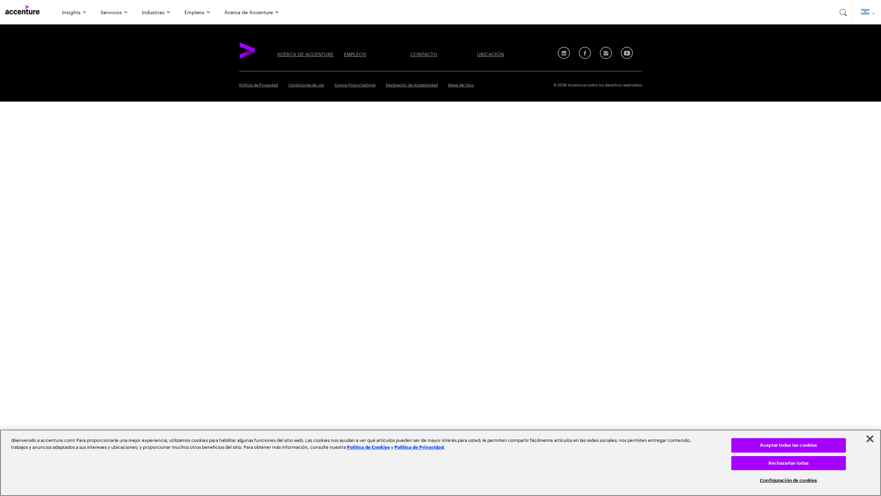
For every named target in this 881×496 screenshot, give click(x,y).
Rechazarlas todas (788, 463)
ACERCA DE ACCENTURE (305, 54)
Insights (71, 12)
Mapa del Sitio (461, 84)
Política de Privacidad (258, 84)
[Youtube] (627, 53)
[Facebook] (585, 53)
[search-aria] (843, 12)
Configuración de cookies (788, 480)
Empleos (194, 12)
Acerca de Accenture (248, 12)
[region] (440, 463)
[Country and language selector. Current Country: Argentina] (866, 12)
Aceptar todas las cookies (788, 445)
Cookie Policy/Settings (355, 84)
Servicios (111, 12)
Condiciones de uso (306, 84)
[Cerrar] (870, 438)
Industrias (153, 12)
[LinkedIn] (564, 53)
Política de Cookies (368, 447)
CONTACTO (424, 54)
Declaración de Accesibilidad (412, 84)
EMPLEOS (355, 54)
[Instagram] (606, 53)
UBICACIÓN (490, 54)
